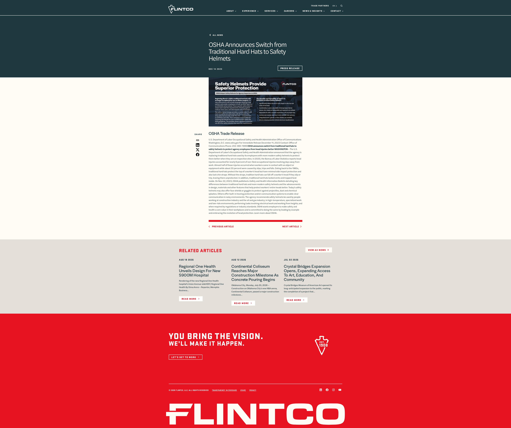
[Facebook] (197, 154)
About (230, 10)
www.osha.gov (232, 142)
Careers (289, 10)
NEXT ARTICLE (290, 226)
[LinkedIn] (197, 145)
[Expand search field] (341, 5)
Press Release (290, 68)
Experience (249, 10)
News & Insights (312, 10)
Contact (336, 10)
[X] (197, 149)
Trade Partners (320, 5)
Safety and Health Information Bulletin (267, 180)
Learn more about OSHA (265, 212)
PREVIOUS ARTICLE (223, 226)
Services (270, 10)
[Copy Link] (197, 140)
